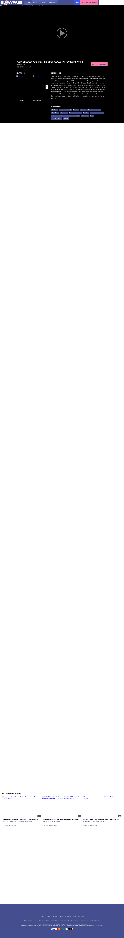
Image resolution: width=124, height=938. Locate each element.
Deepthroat (55, 113)
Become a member (89, 2)
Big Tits (54, 116)
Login (77, 2)
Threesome (64, 113)
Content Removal (99, 925)
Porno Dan (37, 100)
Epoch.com (28, 925)
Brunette (76, 110)
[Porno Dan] (41, 87)
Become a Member (99, 64)
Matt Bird (11, 821)
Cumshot (62, 110)
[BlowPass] (11, 2)
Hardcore (54, 110)
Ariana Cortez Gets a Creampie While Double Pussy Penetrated (103, 819)
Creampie (68, 116)
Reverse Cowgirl (57, 118)
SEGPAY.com (75, 925)
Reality (90, 110)
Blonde (69, 110)
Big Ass (101, 113)
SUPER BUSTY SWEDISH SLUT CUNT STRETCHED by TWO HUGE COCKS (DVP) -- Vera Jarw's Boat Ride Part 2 (74, 819)
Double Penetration (75, 113)
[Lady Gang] (24, 87)
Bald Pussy (94, 113)
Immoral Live (6, 824)
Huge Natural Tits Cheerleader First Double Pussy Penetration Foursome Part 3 (28, 819)
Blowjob (83, 110)
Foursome (97, 110)
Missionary (85, 116)
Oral (91, 116)
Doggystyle (76, 116)
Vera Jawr (29, 821)
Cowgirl (60, 116)
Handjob (86, 113)
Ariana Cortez (101, 821)
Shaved (66, 118)
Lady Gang (20, 100)
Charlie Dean (17, 821)
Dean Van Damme (87, 821)
